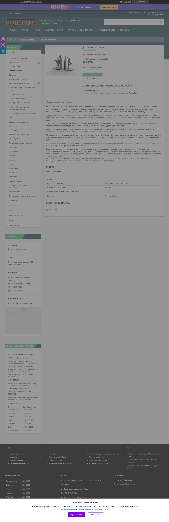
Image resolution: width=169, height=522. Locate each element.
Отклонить (95, 515)
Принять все (76, 515)
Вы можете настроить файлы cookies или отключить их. (83, 509)
